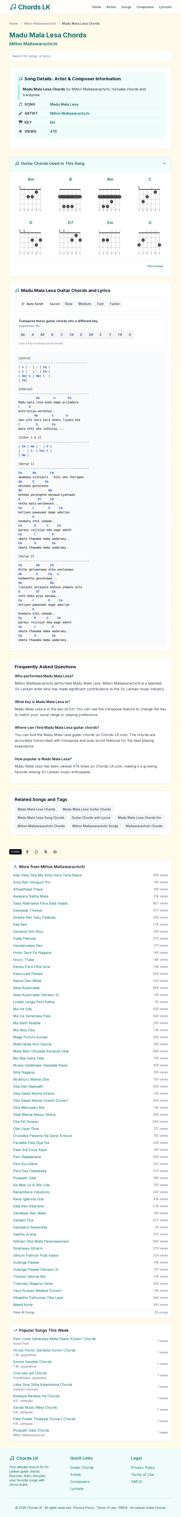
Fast (100, 304)
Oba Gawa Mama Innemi (33, 1093)
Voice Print (21, 1343)
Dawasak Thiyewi (27, 910)
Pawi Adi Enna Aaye (30, 1150)
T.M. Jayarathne (24, 1355)
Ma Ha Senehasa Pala (31, 1016)
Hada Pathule (24, 938)
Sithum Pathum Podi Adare (35, 1255)
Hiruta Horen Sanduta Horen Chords (44, 1350)
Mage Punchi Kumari (30, 1037)
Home (96, 7)
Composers (145, 7)
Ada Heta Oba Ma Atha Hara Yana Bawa (47, 875)
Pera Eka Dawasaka (30, 1171)
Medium (85, 304)
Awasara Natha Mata (30, 896)
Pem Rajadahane (27, 1157)
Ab (23, 334)
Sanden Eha (23, 1220)
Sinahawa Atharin (28, 1248)
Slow (68, 304)
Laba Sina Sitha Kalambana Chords (42, 1384)
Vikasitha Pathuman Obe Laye (38, 1297)
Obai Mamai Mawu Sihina (34, 1114)
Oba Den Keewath (28, 1086)
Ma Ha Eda (22, 1009)
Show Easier (155, 266)
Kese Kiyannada (26, 988)
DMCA (136, 1481)
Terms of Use (142, 1474)
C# (72, 334)
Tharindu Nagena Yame (33, 1283)
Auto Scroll (35, 304)
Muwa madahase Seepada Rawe (40, 1065)
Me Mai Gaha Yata (28, 1058)
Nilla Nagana (23, 1072)
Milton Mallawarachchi (40, 23)
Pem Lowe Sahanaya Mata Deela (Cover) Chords (54, 1339)
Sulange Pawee (26, 1262)
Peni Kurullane (25, 1164)
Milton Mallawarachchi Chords (41, 826)
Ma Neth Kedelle (27, 1023)
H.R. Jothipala (23, 1401)
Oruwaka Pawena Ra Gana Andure (42, 1135)
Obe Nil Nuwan (26, 1121)
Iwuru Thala (23, 959)
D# (91, 334)
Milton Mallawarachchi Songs (95, 826)
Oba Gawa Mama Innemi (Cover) (40, 1100)
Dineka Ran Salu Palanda (34, 917)
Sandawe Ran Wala (29, 1213)
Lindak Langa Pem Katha (34, 1002)
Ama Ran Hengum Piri (31, 882)
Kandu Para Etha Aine (31, 966)
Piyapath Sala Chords (31, 1430)
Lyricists (165, 7)
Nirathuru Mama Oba (31, 1079)
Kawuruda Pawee (28, 974)
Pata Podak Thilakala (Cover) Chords (44, 1419)
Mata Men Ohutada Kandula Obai (41, 1051)
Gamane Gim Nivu (28, 931)
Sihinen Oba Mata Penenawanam (41, 1241)
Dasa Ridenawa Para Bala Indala (40, 903)
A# (42, 334)
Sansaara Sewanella (30, 1227)
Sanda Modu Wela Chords (35, 1407)
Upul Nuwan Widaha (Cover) (37, 1290)
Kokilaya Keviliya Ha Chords (36, 1396)
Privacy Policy (143, 1467)
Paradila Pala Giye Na (31, 1143)
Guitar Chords (82, 1467)
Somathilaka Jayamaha (29, 1378)
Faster (115, 304)
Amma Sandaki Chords (32, 1361)
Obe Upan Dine (26, 1128)
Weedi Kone (23, 1304)
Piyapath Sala (24, 1178)
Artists (111, 7)
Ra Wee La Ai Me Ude (31, 1185)
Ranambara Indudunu (31, 1192)
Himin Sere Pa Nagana (32, 952)
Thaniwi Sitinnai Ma (29, 1276)
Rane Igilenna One (28, 1199)
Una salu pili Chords (30, 1373)
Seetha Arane (24, 1234)
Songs (126, 7)
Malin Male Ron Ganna (32, 1044)
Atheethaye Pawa (28, 889)
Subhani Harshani (25, 1389)
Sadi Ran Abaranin (28, 1206)
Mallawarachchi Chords (144, 826)
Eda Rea (20, 924)
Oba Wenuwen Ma (28, 1107)
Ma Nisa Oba (24, 1030)
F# (120, 334)
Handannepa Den (28, 945)
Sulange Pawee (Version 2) (35, 1269)
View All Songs (24, 1312)
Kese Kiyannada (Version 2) (36, 995)
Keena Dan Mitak (27, 981)
